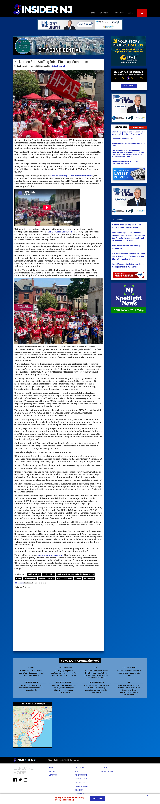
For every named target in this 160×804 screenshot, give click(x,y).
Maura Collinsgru (64, 578)
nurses (78, 578)
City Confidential (57, 66)
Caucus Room (80, 783)
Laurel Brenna (30, 578)
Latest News (138, 127)
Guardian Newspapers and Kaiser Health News (71, 176)
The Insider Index (107, 771)
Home (51, 768)
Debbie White (34, 574)
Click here (19, 583)
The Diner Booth (81, 775)
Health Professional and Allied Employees (75, 574)
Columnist (79, 790)
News (77, 771)
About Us (52, 771)
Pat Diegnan (89, 578)
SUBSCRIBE (129, 86)
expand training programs (50, 555)
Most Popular (120, 127)
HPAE (18, 578)
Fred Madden (48, 574)
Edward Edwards (81, 786)
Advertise (53, 775)
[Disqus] (58, 620)
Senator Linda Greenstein (60, 232)
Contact (104, 768)
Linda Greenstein (46, 578)
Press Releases (118, 220)
